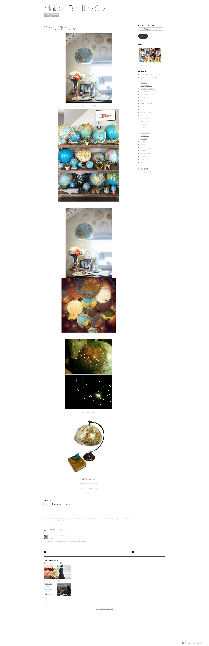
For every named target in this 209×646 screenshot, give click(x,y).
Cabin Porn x (145, 133)
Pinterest (91, 479)
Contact (55, 15)
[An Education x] (50, 572)
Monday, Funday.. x (147, 95)
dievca (51, 538)
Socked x (144, 139)
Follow (143, 36)
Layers (143, 115)
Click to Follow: (146, 26)
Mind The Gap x (146, 118)
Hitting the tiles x (146, 86)
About (47, 15)
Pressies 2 (144, 159)
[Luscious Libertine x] (50, 590)
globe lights (126, 518)
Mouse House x (146, 130)
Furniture (100, 518)
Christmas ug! (145, 148)
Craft (84, 518)
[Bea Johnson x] (51, 594)
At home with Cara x (148, 92)
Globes (46, 520)
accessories (77, 518)
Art (82, 518)
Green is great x (146, 103)
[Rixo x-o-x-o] (65, 563)
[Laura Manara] (50, 563)
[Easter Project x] (64, 581)
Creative (89, 518)
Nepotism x (145, 121)
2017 (72, 518)
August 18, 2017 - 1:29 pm (56, 535)
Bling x (143, 100)
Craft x (143, 109)
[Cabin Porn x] (64, 590)
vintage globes (61, 520)
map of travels (52, 520)
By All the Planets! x (148, 89)
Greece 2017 (49, 552)
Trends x (144, 83)
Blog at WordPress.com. (104, 609)
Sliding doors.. (127, 552)
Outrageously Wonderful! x (150, 75)
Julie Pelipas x (146, 112)
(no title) (143, 98)
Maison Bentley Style (77, 8)
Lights (106, 518)
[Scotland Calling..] (50, 585)
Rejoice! (143, 145)
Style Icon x (145, 127)
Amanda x (144, 124)
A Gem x (144, 106)
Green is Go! (145, 162)
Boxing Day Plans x (147, 153)
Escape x (144, 156)
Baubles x (144, 150)
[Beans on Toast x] (64, 572)
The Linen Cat (146, 172)
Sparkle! (143, 142)
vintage (110, 518)
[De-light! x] (48, 581)
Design (95, 518)
